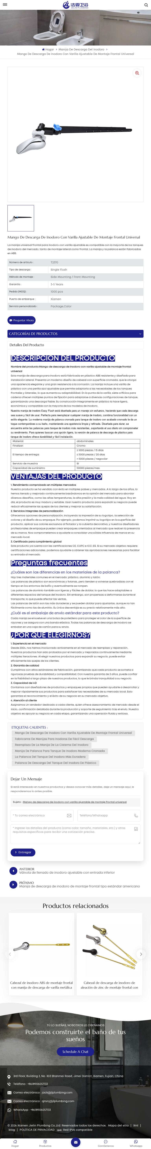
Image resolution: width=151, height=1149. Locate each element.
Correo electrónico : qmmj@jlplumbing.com (43, 1101)
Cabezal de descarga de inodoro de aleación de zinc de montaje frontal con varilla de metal (109, 985)
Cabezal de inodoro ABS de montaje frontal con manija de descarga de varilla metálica (41, 985)
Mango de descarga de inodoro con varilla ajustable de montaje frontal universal (73, 733)
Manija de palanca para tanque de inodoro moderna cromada (60, 751)
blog (12, 1130)
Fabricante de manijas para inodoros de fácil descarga (54, 739)
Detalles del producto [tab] (27, 345)
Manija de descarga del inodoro (81, 49)
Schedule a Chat (75, 1051)
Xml (135, 1125)
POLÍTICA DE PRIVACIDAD (37, 1130)
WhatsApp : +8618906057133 (32, 1110)
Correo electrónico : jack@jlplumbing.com (42, 1093)
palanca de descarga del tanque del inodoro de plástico (55, 763)
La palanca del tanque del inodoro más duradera (50, 757)
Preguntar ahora (23, 320)
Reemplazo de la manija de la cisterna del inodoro (51, 745)
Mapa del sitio (118, 1125)
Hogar (49, 49)
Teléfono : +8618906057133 (30, 1084)
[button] (141, 954)
